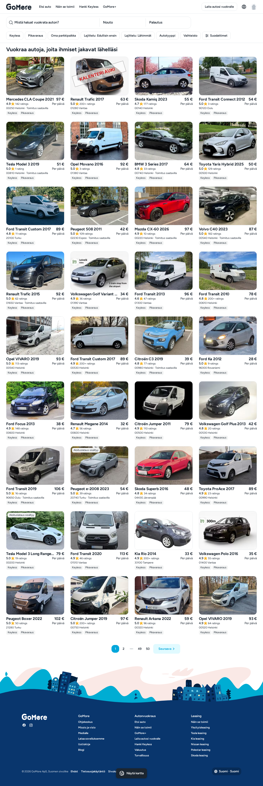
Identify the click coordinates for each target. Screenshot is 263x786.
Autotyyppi (167, 35)
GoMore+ (109, 6)
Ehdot (74, 771)
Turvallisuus (142, 755)
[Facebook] (24, 725)
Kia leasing (197, 738)
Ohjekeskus (85, 722)
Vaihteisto (190, 35)
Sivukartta (114, 771)
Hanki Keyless (88, 6)
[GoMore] (18, 6)
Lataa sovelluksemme (91, 738)
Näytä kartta (135, 773)
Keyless (14, 35)
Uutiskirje (84, 744)
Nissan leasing (200, 744)
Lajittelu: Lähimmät (138, 35)
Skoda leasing (199, 755)
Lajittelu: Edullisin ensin (100, 35)
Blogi (81, 750)
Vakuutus (140, 750)
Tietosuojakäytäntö (93, 771)
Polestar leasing (200, 750)
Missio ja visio (86, 727)
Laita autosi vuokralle (219, 6)
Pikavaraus (35, 35)
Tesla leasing (198, 733)
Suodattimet (218, 35)
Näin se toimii (65, 6)
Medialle (83, 733)
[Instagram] (31, 725)
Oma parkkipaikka (63, 35)
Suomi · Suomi (229, 771)
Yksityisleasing (200, 727)
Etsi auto (45, 6)
